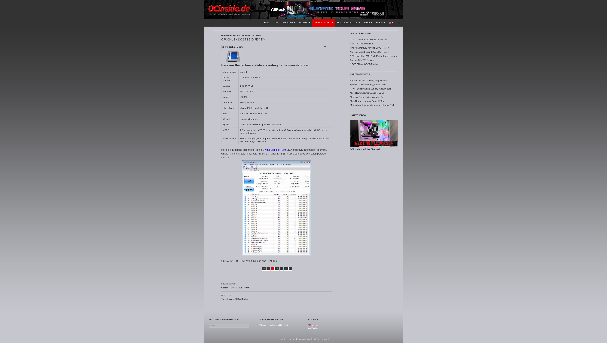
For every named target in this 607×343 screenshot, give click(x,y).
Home (267, 23)
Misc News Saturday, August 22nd (367, 93)
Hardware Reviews (322, 23)
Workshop (288, 23)
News (276, 23)
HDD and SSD (248, 35)
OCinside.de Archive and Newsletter (273, 325)
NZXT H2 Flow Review (361, 43)
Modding (303, 23)
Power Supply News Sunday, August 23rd (370, 88)
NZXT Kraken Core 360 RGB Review (368, 39)
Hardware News (360, 74)
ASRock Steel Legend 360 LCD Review (369, 52)
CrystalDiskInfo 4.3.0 (274, 149)
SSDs (258, 35)
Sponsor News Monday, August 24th (368, 84)
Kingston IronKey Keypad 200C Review (369, 47)
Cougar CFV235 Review (362, 60)
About (367, 23)
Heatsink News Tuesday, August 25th (368, 80)
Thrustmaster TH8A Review (234, 297)
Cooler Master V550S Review (235, 286)
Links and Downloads (347, 23)
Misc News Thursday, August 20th (367, 101)
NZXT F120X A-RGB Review (364, 64)
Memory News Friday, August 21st (367, 97)
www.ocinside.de (306, 339)
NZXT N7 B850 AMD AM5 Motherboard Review (373, 56)
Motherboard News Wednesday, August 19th (372, 105)
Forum (379, 23)
